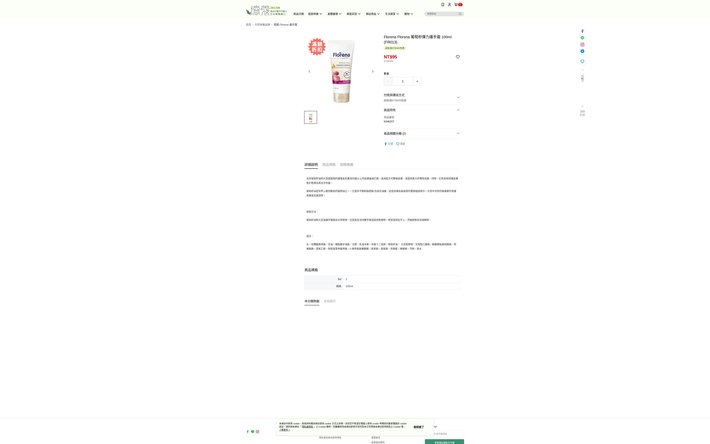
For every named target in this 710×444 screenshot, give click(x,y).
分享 (390, 143)
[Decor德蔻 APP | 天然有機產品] (266, 10)
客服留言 (375, 437)
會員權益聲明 (378, 442)
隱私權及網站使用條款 (330, 437)
